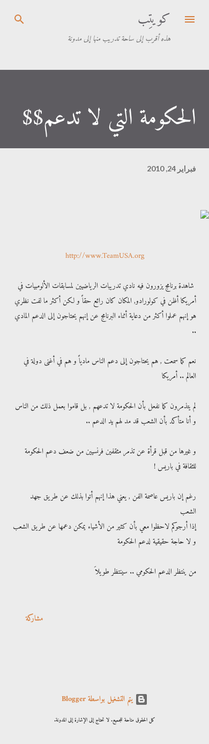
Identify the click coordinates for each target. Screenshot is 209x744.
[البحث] (19, 19)
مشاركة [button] (34, 618)
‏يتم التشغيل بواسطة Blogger (98, 699)
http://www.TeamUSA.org (104, 256)
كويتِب (154, 19)
